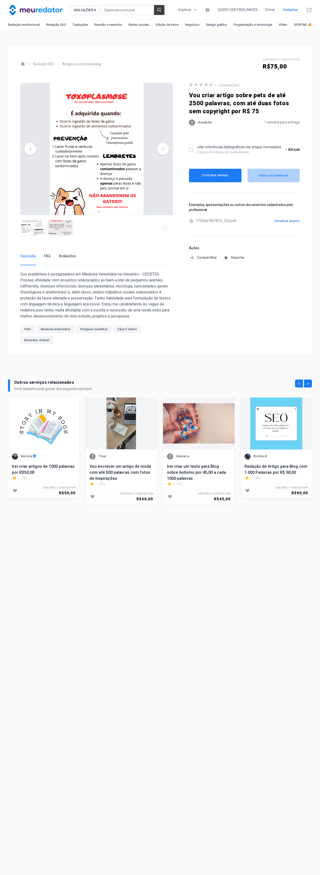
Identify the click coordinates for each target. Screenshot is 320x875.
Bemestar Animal (36, 340)
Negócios (192, 24)
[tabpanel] (96, 309)
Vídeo (283, 24)
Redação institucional (24, 24)
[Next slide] (163, 149)
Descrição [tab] (28, 256)
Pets (27, 329)
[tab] (95, 211)
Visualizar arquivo (287, 221)
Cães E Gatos (127, 329)
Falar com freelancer (273, 175)
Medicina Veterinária (55, 329)
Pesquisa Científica (94, 329)
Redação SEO (56, 24)
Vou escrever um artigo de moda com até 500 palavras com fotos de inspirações (120, 473)
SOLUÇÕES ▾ (85, 10)
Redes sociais (138, 24)
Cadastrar (290, 9)
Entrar (270, 9)
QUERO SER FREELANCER (238, 9)
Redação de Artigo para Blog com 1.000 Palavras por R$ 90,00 (275, 470)
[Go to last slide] (30, 149)
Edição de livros (167, 24)
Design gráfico (216, 24)
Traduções (80, 24)
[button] (32, 228)
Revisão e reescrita (108, 24)
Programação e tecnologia (253, 24)
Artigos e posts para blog (81, 64)
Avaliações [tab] (67, 256)
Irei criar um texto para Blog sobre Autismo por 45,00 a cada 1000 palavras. (196, 473)
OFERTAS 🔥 (303, 24)
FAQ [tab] (47, 256)
